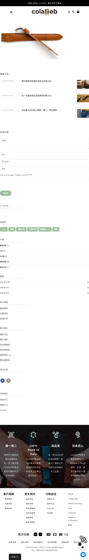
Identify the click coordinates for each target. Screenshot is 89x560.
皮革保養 (32, 229)
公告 (1, 251)
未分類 (2, 256)
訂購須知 (4, 313)
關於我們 (4, 339)
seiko (4, 229)
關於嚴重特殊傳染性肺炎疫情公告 (36, 81)
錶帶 (56, 229)
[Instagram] (40, 534)
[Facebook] (35, 534)
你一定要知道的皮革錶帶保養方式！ (37, 95)
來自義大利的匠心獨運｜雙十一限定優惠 (39, 110)
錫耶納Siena (45, 229)
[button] (11, 12)
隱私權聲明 (5, 360)
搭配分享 (21, 229)
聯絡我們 (4, 308)
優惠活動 (3, 245)
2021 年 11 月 (5, 282)
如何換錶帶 (5, 350)
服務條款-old (6, 355)
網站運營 (3, 262)
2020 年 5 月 (4, 288)
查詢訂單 (4, 318)
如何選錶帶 (5, 344)
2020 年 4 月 (4, 293)
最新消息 (4, 334)
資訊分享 (3, 267)
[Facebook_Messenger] (83, 554)
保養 (12, 229)
